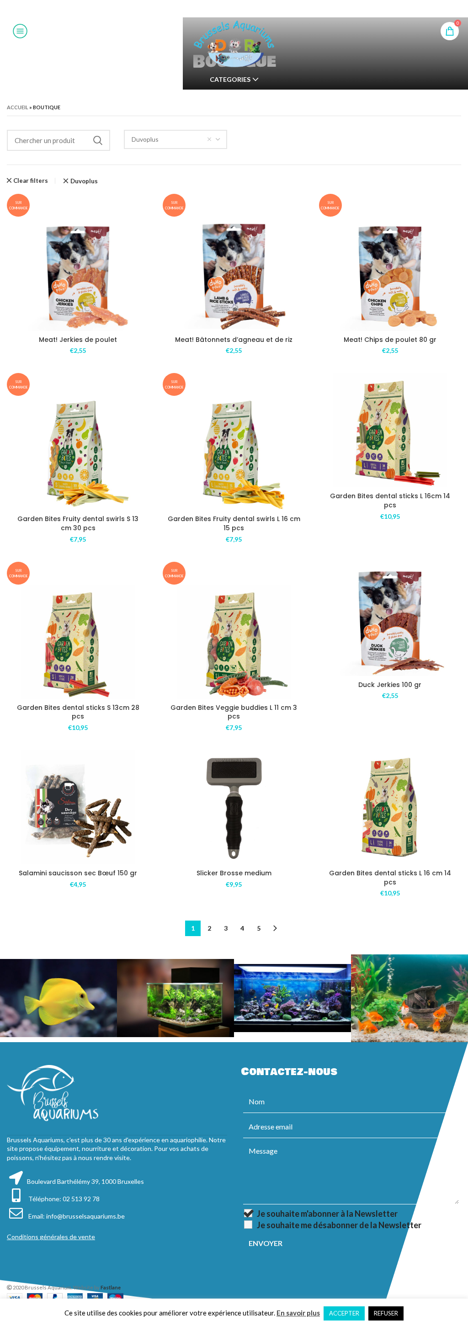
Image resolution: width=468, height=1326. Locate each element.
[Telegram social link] (256, 9)
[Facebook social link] (211, 9)
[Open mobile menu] (20, 31)
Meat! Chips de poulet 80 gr (390, 339)
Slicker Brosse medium (234, 873)
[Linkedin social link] (244, 9)
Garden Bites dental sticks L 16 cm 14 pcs (390, 877)
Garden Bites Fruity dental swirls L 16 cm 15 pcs (234, 523)
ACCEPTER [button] (344, 1313)
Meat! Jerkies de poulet (78, 339)
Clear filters (30, 181)
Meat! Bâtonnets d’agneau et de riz (233, 339)
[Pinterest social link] (233, 9)
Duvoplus (83, 181)
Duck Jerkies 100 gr (389, 684)
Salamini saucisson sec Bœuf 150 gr (78, 873)
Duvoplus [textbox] (145, 139)
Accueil (17, 107)
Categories (230, 79)
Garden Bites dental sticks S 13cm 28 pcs (78, 712)
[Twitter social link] (222, 9)
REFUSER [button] (386, 1313)
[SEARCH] (97, 140)
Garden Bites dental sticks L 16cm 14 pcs (390, 500)
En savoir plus (298, 1313)
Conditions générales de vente (51, 1237)
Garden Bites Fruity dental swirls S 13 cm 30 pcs (77, 523)
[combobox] (175, 139)
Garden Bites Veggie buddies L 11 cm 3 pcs (233, 712)
